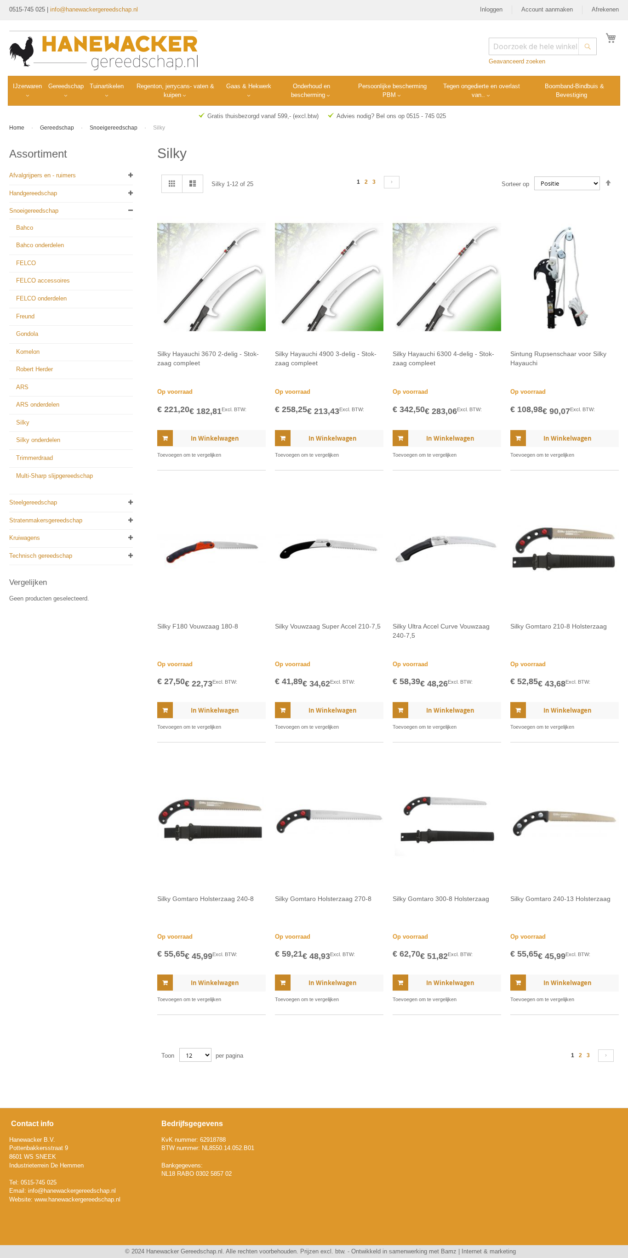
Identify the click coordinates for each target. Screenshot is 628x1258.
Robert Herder (34, 369)
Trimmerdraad (34, 457)
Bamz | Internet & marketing (478, 1251)
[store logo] (103, 50)
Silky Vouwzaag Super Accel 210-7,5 (328, 626)
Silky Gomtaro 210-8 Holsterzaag (558, 626)
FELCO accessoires (43, 280)
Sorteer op (515, 183)
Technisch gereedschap (40, 555)
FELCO (26, 263)
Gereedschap (57, 128)
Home (17, 128)
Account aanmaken (547, 9)
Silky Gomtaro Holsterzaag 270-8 (323, 898)
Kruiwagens (24, 537)
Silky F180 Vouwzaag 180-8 (197, 626)
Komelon (28, 351)
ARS (22, 387)
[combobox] (543, 46)
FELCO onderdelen (41, 298)
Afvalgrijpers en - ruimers (42, 175)
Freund (25, 316)
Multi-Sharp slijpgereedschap (54, 475)
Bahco (24, 227)
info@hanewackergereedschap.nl (94, 9)
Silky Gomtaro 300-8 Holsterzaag (441, 898)
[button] (258, 455)
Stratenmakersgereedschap (45, 520)
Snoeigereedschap (114, 128)
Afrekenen (605, 9)
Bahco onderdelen (40, 245)
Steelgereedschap (33, 502)
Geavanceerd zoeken (517, 61)
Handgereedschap (33, 193)
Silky (22, 422)
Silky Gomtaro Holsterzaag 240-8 (205, 898)
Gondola (27, 333)
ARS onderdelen (37, 404)
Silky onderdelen (38, 439)
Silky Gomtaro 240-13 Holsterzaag (560, 898)
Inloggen (491, 9)
